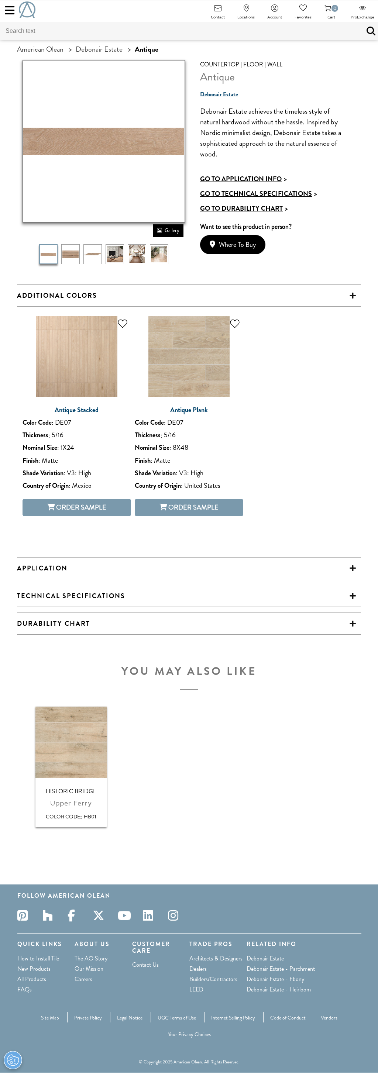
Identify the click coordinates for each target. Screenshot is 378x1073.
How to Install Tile (38, 958)
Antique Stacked (77, 410)
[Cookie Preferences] (13, 1060)
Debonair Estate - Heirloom (279, 989)
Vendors (329, 1017)
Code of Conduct (288, 1017)
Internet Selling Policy (233, 1017)
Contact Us (145, 964)
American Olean (40, 49)
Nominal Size (40, 447)
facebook (75, 915)
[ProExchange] (362, 10)
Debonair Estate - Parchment (281, 969)
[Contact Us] (217, 10)
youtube (125, 915)
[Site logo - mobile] (27, 9)
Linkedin (150, 915)
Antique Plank (189, 410)
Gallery (172, 230)
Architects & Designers (216, 958)
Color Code (37, 422)
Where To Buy (237, 244)
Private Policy (88, 1017)
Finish (30, 460)
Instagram (175, 915)
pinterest (24, 915)
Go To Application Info (243, 179)
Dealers (198, 969)
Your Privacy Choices (189, 1034)
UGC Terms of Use (177, 1017)
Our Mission (89, 969)
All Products (31, 979)
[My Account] (274, 10)
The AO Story (91, 958)
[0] (327, 10)
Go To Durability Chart (244, 208)
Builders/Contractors (213, 979)
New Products (34, 969)
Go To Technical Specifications (258, 194)
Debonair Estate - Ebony (275, 979)
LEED (196, 989)
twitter (100, 915)
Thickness (35, 435)
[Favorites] (303, 10)
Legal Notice (129, 1017)
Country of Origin (46, 485)
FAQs (24, 989)
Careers (83, 979)
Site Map (50, 1017)
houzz (49, 915)
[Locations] (246, 10)
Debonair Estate (99, 49)
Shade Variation (43, 473)
